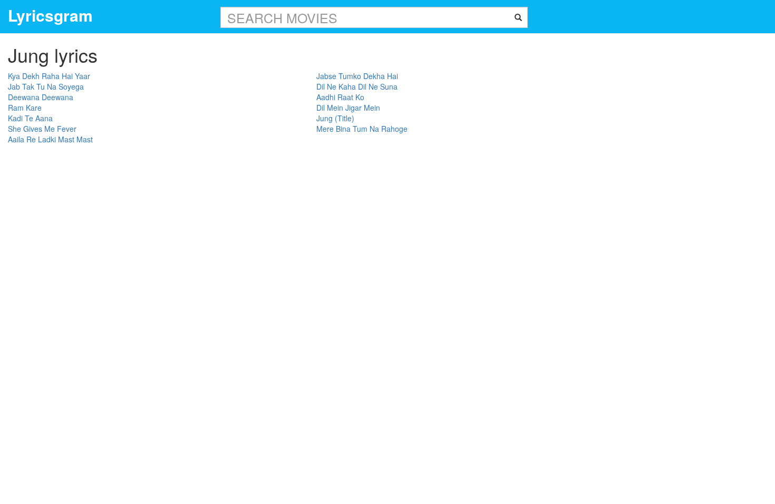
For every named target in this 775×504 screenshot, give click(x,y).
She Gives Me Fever (42, 128)
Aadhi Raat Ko (340, 97)
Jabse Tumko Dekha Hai (357, 76)
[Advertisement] (696, 192)
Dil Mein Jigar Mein (348, 107)
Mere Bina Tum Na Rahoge (362, 128)
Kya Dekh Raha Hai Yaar (49, 76)
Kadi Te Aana (30, 118)
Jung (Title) (335, 118)
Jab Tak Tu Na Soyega (46, 86)
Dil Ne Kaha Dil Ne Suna (357, 86)
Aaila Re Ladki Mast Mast (50, 139)
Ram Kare (25, 107)
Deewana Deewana (40, 97)
